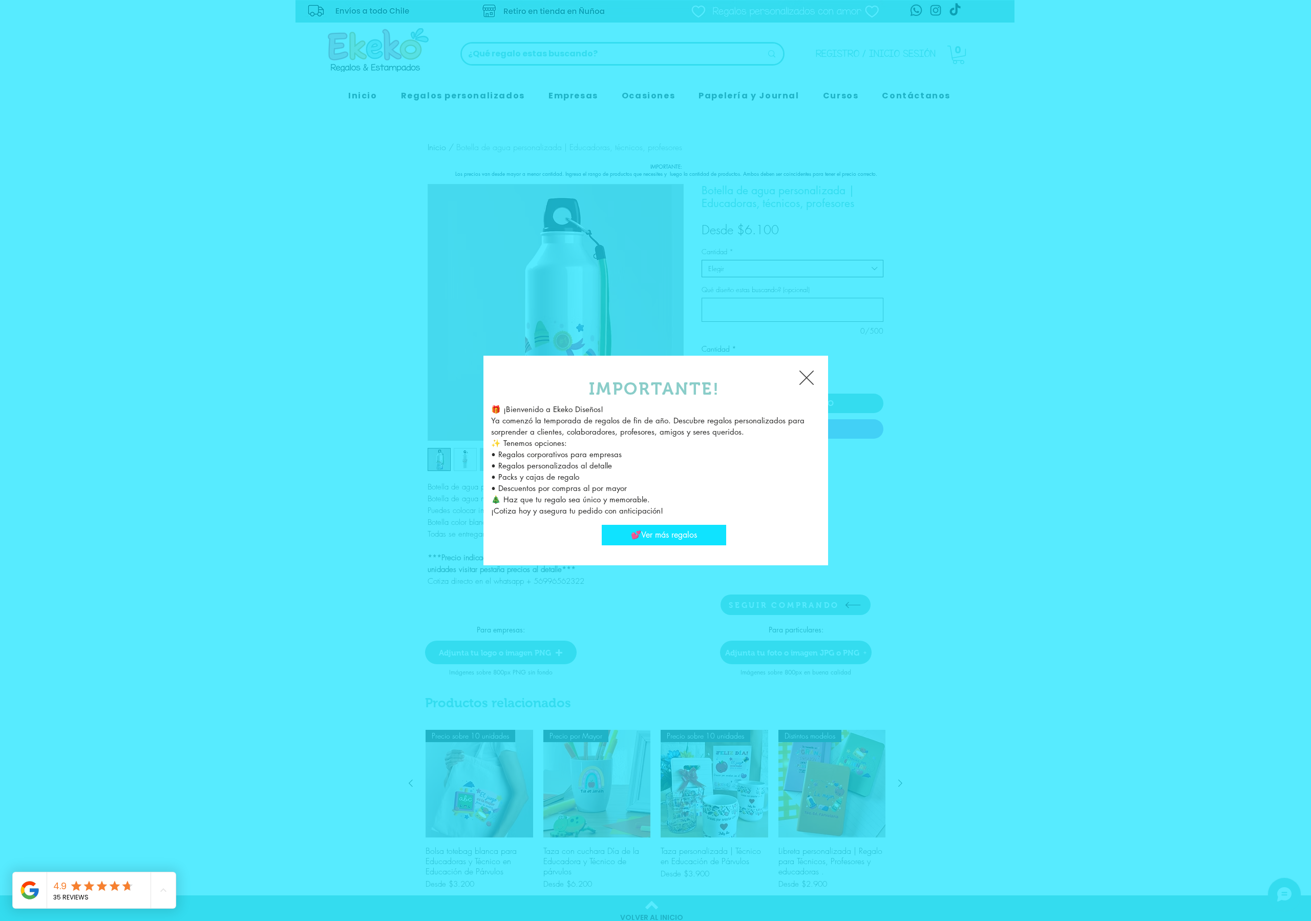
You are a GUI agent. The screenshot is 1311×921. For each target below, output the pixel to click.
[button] (806, 377)
